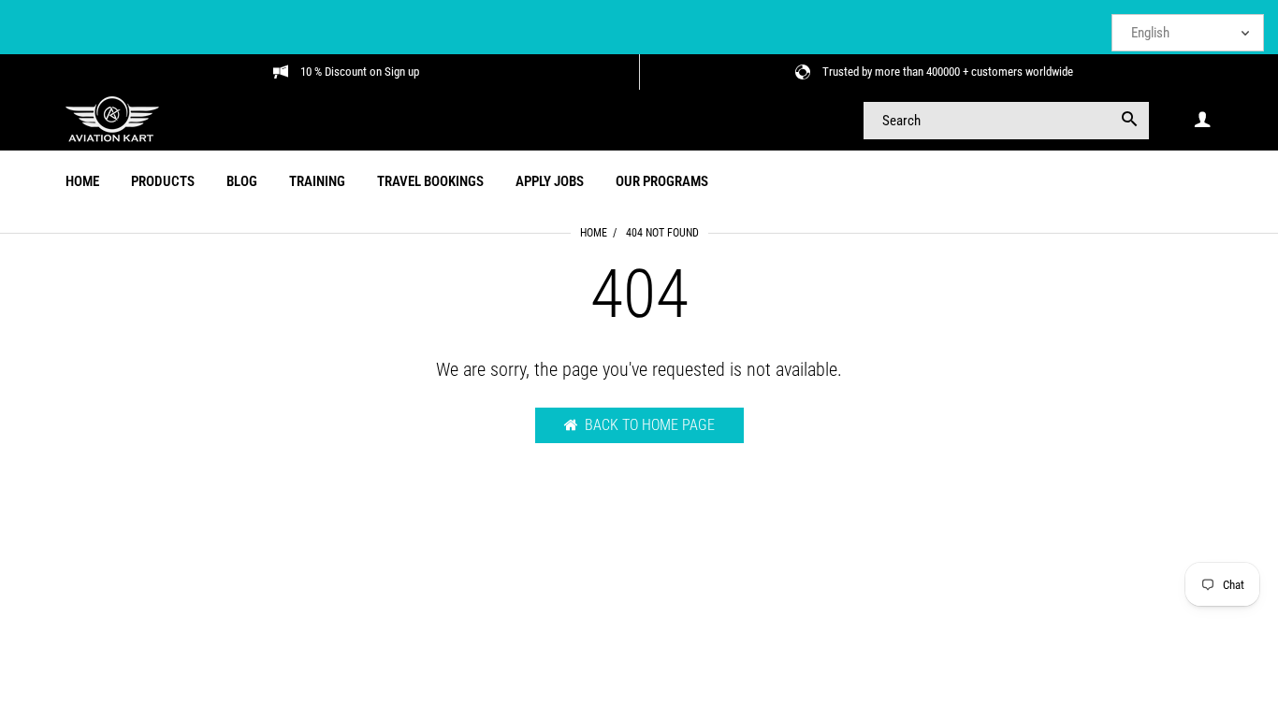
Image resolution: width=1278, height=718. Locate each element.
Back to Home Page (650, 425)
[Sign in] (1202, 120)
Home (593, 232)
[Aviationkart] (112, 118)
